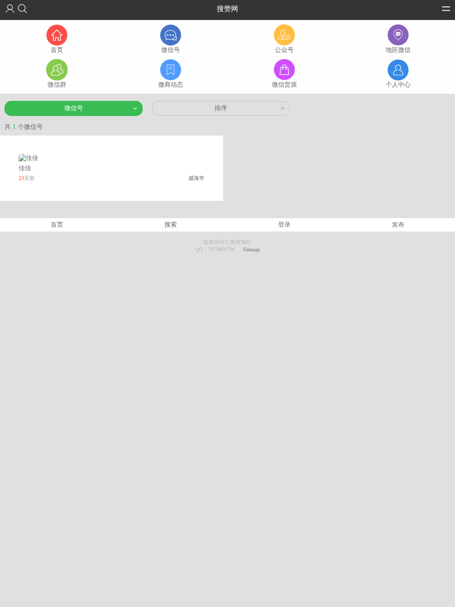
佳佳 (25, 168)
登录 (284, 224)
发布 (398, 224)
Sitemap (251, 250)
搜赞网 (227, 8)
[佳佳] (28, 157)
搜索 (170, 224)
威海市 (196, 178)
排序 (221, 108)
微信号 (73, 108)
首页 (57, 224)
